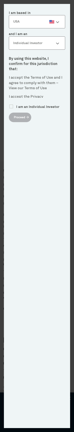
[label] (37, 21)
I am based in (19, 12)
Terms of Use (35, 88)
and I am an (18, 34)
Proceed (19, 117)
